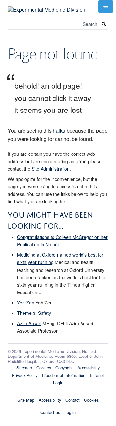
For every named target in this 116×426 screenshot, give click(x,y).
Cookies (43, 368)
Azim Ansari (29, 323)
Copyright (64, 368)
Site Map (25, 400)
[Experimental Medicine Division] (46, 5)
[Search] (104, 24)
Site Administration (51, 168)
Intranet (97, 375)
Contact (72, 400)
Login (58, 382)
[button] (105, 6)
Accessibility (88, 368)
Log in (70, 412)
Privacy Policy (24, 375)
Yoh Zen (25, 302)
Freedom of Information (63, 375)
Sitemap (24, 368)
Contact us (50, 412)
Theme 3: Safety (34, 313)
